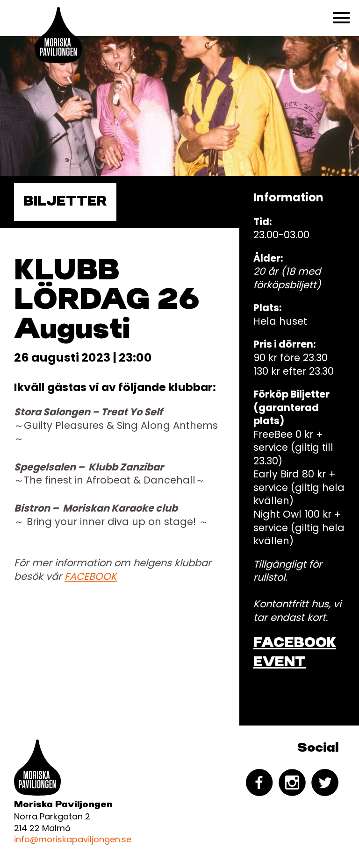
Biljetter (65, 201)
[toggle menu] (341, 18)
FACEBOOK (91, 576)
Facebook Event (294, 653)
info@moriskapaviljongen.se (72, 839)
